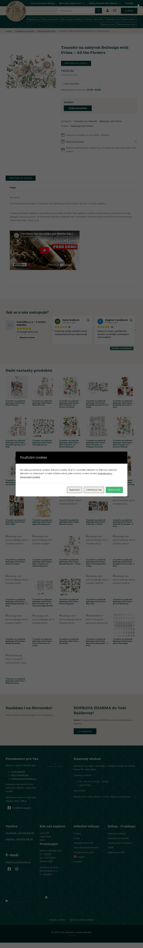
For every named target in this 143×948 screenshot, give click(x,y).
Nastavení (74, 489)
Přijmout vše (114, 489)
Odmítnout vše (94, 489)
